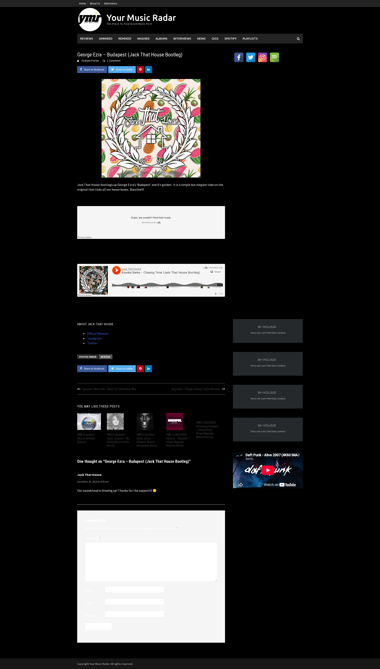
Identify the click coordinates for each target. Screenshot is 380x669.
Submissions (110, 3)
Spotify (230, 38)
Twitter (92, 343)
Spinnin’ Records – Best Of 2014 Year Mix (109, 389)
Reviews (86, 38)
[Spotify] (274, 57)
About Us (95, 3)
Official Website (97, 333)
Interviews (182, 38)
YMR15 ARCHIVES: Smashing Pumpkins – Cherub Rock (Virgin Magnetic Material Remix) (207, 430)
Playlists (250, 38)
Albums (161, 38)
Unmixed (105, 38)
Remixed (124, 38)
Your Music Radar (141, 17)
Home (82, 3)
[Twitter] (251, 57)
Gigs (215, 38)
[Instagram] (263, 57)
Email (89, 603)
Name (89, 591)
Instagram (94, 338)
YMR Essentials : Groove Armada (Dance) (86, 438)
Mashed (143, 38)
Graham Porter (90, 60)
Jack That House (89, 475)
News (201, 38)
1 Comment (113, 60)
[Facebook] (239, 57)
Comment (93, 538)
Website (90, 615)
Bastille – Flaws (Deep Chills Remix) (196, 389)
